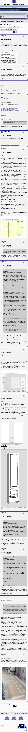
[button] (17, 32)
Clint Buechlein (18, 26)
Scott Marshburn (7, 122)
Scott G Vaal (24, 26)
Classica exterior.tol (5, 57)
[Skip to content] (14, 1)
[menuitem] (4, 17)
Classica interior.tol (5, 54)
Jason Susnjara (8, 26)
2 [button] (15, 32)
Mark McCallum (3, 148)
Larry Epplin (13, 26)
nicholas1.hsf (4, 445)
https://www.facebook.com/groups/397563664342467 (10, 110)
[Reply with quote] (24, 36)
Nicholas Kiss (3, 35)
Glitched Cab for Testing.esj (7, 60)
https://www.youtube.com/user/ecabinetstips (8, 109)
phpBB (6, 722)
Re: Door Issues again (6, 69)
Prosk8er (8, 726)
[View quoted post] (14, 122)
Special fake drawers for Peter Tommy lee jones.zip (12, 89)
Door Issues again (6, 24)
